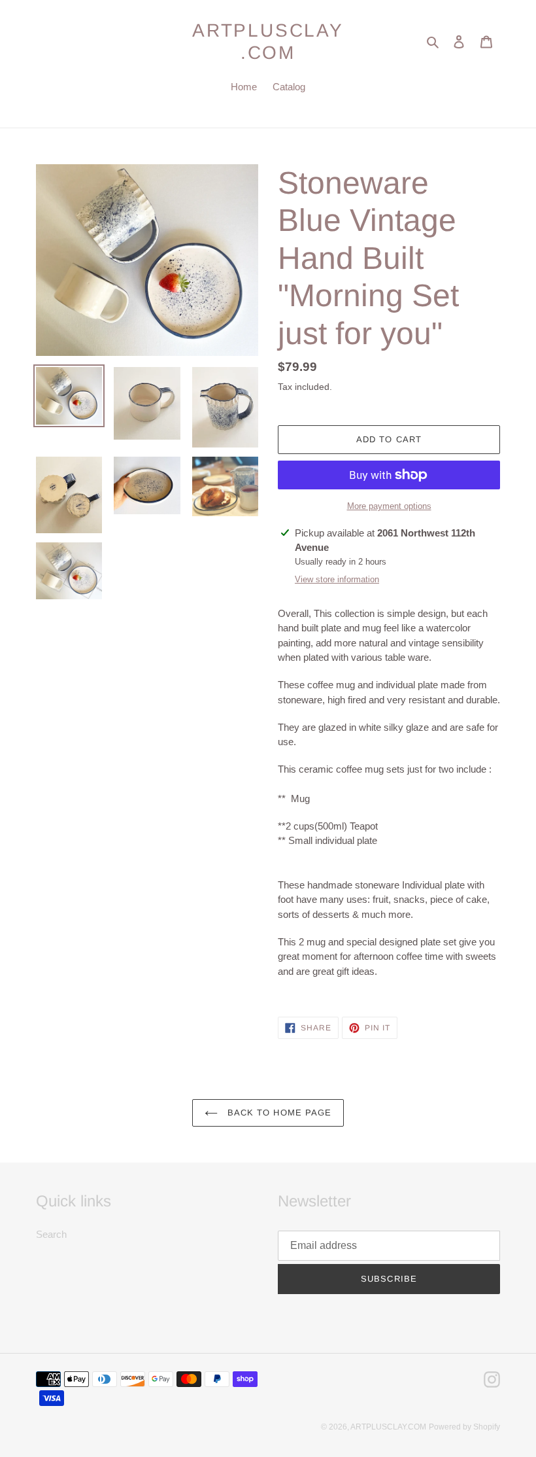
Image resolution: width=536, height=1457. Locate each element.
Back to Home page (277, 1112)
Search (51, 1234)
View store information (337, 579)
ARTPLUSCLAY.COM (268, 41)
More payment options (389, 506)
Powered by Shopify (464, 1426)
